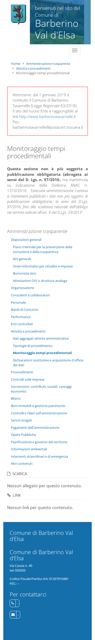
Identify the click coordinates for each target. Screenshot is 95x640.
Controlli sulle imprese (27, 379)
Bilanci (16, 398)
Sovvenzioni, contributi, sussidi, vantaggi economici (41, 389)
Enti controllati (22, 324)
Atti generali (22, 259)
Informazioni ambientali (29, 449)
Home (15, 63)
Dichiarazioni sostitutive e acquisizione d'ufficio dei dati (48, 362)
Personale (18, 302)
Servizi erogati (21, 420)
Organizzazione (22, 287)
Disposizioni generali (26, 239)
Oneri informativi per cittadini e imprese (43, 266)
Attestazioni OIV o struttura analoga (40, 280)
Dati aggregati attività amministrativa (41, 338)
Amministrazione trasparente (48, 63)
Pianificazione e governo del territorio (39, 442)
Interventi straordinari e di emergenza (39, 456)
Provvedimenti (22, 372)
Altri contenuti (21, 463)
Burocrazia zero (24, 273)
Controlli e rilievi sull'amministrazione (39, 413)
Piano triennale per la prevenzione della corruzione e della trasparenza (42, 249)
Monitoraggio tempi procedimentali (42, 353)
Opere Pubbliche (23, 434)
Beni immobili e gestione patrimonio (38, 405)
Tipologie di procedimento (32, 345)
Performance (20, 317)
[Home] (18, 14)
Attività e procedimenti (33, 68)
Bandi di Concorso (24, 309)
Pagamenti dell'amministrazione (35, 427)
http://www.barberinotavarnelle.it (47, 116)
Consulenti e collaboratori (30, 295)
